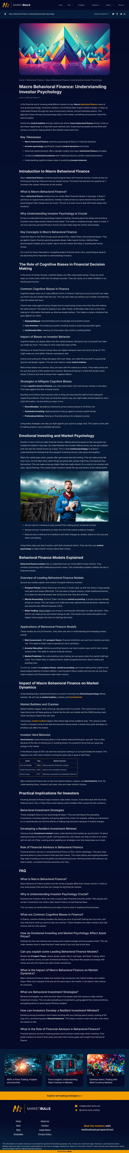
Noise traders (45, 610)
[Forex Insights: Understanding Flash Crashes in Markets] (64, 1065)
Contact (45, 1125)
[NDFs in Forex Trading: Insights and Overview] (23, 1065)
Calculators (95, 5)
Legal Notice (45, 1130)
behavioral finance (89, 104)
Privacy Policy (45, 1134)
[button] (113, 14)
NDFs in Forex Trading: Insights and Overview (22, 1081)
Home (60, 5)
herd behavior (75, 697)
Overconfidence (32, 321)
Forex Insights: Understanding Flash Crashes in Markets (62, 1081)
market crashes (38, 721)
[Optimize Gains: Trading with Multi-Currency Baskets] (106, 1065)
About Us (121, 5)
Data (18, 1125)
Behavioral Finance (35, 80)
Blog (18, 1130)
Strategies (81, 5)
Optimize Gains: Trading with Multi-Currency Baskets (103, 1081)
